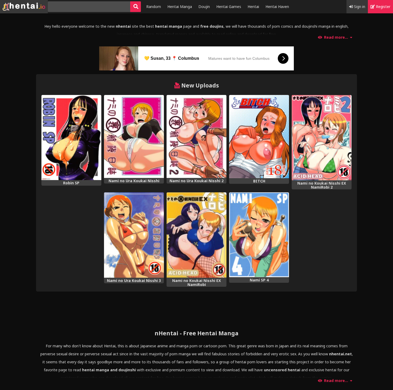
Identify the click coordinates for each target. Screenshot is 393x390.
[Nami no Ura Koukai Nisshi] (134, 136)
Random (153, 6)
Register (382, 6)
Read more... (336, 37)
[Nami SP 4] (259, 234)
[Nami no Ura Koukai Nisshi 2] (196, 136)
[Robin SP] (71, 137)
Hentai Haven (277, 6)
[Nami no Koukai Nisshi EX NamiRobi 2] (322, 138)
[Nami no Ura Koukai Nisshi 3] (134, 234)
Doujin (204, 6)
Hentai (253, 6)
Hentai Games (228, 6)
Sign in (359, 6)
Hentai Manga (179, 6)
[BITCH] (259, 136)
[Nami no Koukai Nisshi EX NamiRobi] (196, 234)
